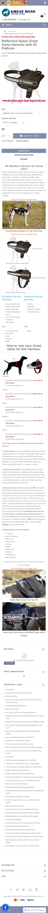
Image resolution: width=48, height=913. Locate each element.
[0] (42, 17)
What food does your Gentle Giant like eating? (22, 816)
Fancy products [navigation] (12, 31)
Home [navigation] (4, 31)
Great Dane (10, 689)
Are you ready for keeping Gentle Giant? (20, 737)
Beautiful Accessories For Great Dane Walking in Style (25, 722)
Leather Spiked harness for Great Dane (20, 773)
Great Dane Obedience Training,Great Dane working (24, 777)
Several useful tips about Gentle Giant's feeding (23, 813)
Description (24, 151)
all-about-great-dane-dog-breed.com (30, 896)
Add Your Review (23, 141)
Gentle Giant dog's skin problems (17, 826)
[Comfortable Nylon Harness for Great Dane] (24, 215)
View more (9, 663)
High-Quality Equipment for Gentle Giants (20, 830)
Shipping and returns (23, 155)
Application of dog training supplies (18, 740)
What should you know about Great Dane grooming (24, 747)
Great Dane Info (11, 696)
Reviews (23, 159)
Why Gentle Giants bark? (15, 806)
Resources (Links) (12, 709)
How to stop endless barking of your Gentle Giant (23, 833)
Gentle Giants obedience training (17, 796)
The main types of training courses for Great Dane (23, 767)
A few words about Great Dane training (19, 744)
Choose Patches (9, 118)
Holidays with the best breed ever (17, 770)
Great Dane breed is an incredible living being (22, 809)
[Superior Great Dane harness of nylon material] (19, 278)
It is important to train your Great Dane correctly (23, 780)
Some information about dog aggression (20, 787)
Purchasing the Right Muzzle (16, 705)
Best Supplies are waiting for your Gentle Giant (22, 846)
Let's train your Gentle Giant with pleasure (21, 712)
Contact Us (25, 19)
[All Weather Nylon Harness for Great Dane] (24, 616)
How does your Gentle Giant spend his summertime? (24, 836)
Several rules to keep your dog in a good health (22, 763)
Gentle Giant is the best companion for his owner (23, 823)
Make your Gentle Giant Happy (17, 784)
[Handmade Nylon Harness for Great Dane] (24, 584)
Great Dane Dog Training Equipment (19, 693)
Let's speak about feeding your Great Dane (21, 760)
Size (3, 109)
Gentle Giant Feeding (13, 819)
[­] (44, 25)
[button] (5, 907)
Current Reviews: (8, 141)
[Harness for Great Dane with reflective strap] (19, 248)
